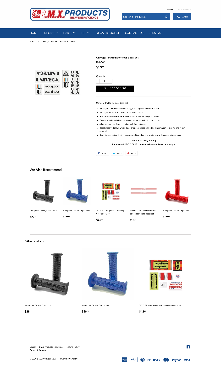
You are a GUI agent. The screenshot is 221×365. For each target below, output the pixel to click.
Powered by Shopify (68, 359)
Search (33, 347)
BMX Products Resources (51, 347)
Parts (68, 33)
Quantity (100, 76)
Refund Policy (73, 347)
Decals (50, 33)
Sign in (170, 9)
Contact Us (134, 33)
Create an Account (184, 9)
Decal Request (108, 33)
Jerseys (155, 33)
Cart (184, 16)
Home (34, 33)
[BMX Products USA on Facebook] (188, 347)
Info (84, 33)
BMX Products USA (46, 359)
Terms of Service (38, 350)
